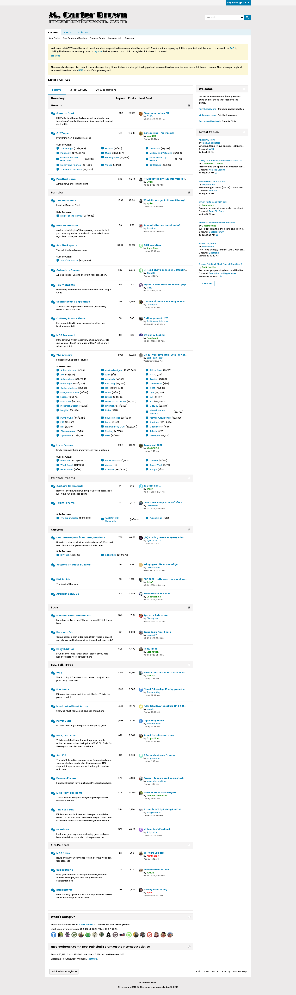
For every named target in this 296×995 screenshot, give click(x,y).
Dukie (108, 392)
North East (65, 460)
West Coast (66, 465)
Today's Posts (97, 38)
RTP (62, 426)
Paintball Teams (63, 478)
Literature (155, 148)
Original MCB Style (62, 971)
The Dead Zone (66, 200)
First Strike (65, 401)
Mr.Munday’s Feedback (157, 829)
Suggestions (64, 870)
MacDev (154, 405)
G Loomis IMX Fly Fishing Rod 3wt (162, 809)
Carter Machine (68, 388)
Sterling (109, 431)
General (57, 105)
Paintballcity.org (207, 109)
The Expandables (69, 518)
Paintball (57, 192)
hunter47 (152, 635)
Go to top (240, 971)
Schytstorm (153, 832)
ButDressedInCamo (157, 321)
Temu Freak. (151, 648)
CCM (152, 388)
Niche (108, 410)
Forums (53, 32)
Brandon (151, 228)
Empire (108, 396)
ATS (152, 374)
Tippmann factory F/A (156, 113)
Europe (153, 469)
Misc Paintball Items (69, 793)
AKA (62, 374)
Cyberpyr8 (152, 304)
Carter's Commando (69, 486)
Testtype (92, 958)
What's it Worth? (69, 260)
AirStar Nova (156, 370)
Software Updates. (154, 852)
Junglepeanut (154, 812)
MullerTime (152, 505)
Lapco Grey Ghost (154, 720)
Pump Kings (156, 518)
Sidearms (155, 426)
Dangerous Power (69, 392)
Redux (108, 422)
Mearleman (208, 246)
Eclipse (64, 396)
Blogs (67, 32)
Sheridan (154, 422)
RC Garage (155, 164)
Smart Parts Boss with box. (159, 735)
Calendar (129, 38)
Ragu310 (151, 273)
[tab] (57, 90)
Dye (152, 392)
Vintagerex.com (207, 115)
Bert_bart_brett (155, 357)
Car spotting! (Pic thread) (159, 132)
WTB (59, 672)
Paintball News (66, 179)
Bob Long (110, 383)
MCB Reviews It (66, 335)
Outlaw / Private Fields (70, 318)
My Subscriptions (105, 90)
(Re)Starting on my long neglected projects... (170, 537)
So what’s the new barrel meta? (162, 225)
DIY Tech (65, 554)
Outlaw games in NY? (156, 318)
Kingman (110, 405)
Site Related (60, 845)
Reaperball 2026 (153, 445)
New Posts (54, 38)
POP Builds (63, 579)
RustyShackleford (211, 142)
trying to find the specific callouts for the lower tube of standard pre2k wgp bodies (242, 160)
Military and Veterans (161, 153)
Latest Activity (78, 90)
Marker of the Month (71, 215)
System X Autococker (156, 615)
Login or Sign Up (236, 2)
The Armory (64, 355)
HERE (80, 70)
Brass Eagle (66, 383)
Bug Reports (64, 889)
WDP (107, 435)
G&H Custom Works (115, 401)
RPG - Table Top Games (158, 159)
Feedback (62, 829)
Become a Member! (209, 121)
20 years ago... (152, 485)
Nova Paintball (112, 417)
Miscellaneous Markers (157, 412)
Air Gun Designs (113, 370)
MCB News (63, 853)
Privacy (225, 971)
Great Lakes (66, 469)
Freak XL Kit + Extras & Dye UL (160, 792)
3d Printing (110, 554)
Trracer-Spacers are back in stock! (164, 778)
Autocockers (67, 379)
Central (154, 460)
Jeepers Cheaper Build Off (73, 564)
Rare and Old (64, 632)
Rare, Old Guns (66, 735)
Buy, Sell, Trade (62, 665)
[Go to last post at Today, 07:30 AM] (220, 276)
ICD (151, 401)
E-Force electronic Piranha (159, 755)
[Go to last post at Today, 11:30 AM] (216, 172)
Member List (114, 38)
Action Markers (68, 370)
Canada (109, 469)
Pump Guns (66, 417)
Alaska (108, 465)
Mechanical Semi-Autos (72, 706)
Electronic (63, 689)
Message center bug (155, 889)
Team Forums (65, 503)
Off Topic (62, 133)
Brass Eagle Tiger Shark (157, 632)
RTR (62, 422)
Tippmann (65, 435)
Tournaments (65, 285)
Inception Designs (70, 405)
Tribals (153, 431)
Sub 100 (61, 755)
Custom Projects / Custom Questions (80, 537)
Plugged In (65, 153)
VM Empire (155, 435)
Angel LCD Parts (207, 139)
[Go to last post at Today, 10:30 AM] (217, 235)
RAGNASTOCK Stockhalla (112, 519)
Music (108, 153)
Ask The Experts (66, 245)
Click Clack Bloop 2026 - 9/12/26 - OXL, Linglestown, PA (175, 502)
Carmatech (156, 383)
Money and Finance (70, 164)
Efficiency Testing (154, 334)
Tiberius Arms (67, 431)
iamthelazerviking (156, 781)
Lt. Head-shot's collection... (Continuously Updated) (174, 269)
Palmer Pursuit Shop (160, 417)
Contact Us (211, 971)
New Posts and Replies (75, 38)
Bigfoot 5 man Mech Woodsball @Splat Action (170, 284)
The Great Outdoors (71, 169)
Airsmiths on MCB (67, 594)
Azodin (153, 379)
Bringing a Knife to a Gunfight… (162, 564)
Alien (107, 374)
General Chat (65, 113)
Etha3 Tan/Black (207, 243)
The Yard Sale (65, 809)
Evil (151, 396)
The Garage (66, 148)
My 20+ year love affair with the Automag (168, 354)
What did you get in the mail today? (165, 200)
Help (198, 971)
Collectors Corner (68, 270)
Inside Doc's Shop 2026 (157, 593)
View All (207, 283)
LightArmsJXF (154, 540)
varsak (150, 709)
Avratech (110, 379)
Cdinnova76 (153, 567)
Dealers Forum (66, 778)
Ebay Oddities (65, 649)
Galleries (82, 32)
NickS (149, 287)
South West (156, 465)
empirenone (153, 758)
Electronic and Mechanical (73, 615)
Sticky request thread (156, 869)
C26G (150, 116)
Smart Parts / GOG (115, 426)
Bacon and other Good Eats (69, 159)
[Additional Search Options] (242, 17)
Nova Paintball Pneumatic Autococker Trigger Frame (175, 178)
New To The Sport (67, 225)
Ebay (54, 607)
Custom (57, 530)
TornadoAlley (154, 692)
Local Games (64, 445)
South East (111, 460)
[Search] (247, 17)
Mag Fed (64, 410)
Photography (112, 157)
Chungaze (152, 618)
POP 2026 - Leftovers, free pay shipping (166, 579)
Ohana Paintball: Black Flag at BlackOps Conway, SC (174, 301)
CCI (107, 388)
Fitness (109, 148)
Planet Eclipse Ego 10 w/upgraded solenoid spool (172, 689)
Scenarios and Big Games (73, 301)
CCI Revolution (152, 245)
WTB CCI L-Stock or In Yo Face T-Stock (166, 672)
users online (86, 924)
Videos (108, 164)
